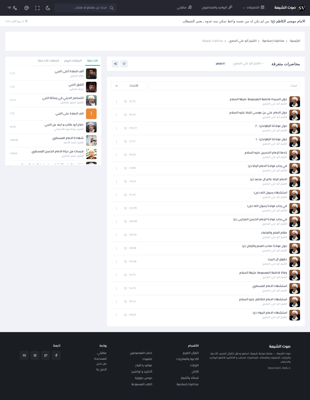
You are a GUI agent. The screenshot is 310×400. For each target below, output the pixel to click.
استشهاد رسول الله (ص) (270, 193)
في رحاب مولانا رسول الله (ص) (267, 206)
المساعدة (100, 359)
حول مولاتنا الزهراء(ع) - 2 (271, 126)
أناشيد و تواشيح (141, 371)
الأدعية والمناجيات (187, 359)
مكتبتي (102, 353)
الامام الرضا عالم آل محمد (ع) (268, 179)
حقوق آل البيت (277, 259)
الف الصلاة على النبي (69, 114)
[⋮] (116, 102)
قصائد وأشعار (190, 378)
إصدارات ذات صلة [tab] (48, 60)
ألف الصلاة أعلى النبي (69, 71)
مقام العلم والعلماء (274, 233)
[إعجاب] (124, 64)
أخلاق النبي (76, 85)
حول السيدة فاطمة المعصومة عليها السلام (258, 99)
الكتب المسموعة (141, 384)
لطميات (147, 359)
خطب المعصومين (141, 353)
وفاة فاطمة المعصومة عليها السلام (263, 273)
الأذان (195, 371)
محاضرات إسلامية (273, 41)
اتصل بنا (101, 369)
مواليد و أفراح (143, 365)
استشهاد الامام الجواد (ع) (270, 313)
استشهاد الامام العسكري (269, 286)
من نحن (101, 363)
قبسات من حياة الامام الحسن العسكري (57, 151)
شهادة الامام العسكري (68, 138)
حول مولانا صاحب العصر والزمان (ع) (264, 246)
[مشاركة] (115, 64)
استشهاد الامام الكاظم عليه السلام (263, 299)
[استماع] (294, 101)
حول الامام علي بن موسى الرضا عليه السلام (258, 113)
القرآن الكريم (191, 353)
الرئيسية (295, 41)
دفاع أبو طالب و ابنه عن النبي (64, 125)
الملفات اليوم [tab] (73, 60)
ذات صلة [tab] (92, 60)
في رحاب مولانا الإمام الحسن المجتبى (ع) (260, 219)
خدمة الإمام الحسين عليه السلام (266, 153)
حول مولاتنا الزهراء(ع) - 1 (271, 139)
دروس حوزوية (143, 378)
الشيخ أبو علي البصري (242, 41)
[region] (53, 115)
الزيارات (194, 365)
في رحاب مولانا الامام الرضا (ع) (267, 166)
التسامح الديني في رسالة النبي (63, 98)
